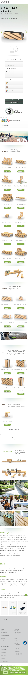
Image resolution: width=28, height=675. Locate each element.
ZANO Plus (17, 625)
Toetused (2, 660)
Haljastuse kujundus (18, 633)
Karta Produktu (6, 125)
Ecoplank (2, 636)
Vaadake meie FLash (14, 429)
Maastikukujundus (18, 632)
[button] (2, 31)
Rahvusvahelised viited (5, 635)
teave (2, 640)
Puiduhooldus (3, 652)
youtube (21, 654)
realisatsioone (14, 437)
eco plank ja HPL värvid (13, 86)
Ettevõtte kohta (3, 655)
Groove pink (3, 633)
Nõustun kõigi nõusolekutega (17, 672)
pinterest (18, 654)
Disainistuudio (17, 629)
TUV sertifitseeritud (4, 661)
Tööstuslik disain (17, 630)
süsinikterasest (5, 18)
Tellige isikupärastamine (5, 646)
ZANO (5, 2)
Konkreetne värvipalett (5, 654)
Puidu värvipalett (4, 649)
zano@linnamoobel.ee (14, 99)
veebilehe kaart (17, 651)
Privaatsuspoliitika (4, 657)
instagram (17, 654)
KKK (2, 630)
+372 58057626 (14, 102)
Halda (5, 672)
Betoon (16, 638)
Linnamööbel (4, 625)
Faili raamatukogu (4, 632)
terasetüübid (11, 90)
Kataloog (2, 629)
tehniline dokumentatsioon (15, 120)
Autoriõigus (3, 658)
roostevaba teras (13, 18)
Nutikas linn (3, 638)
